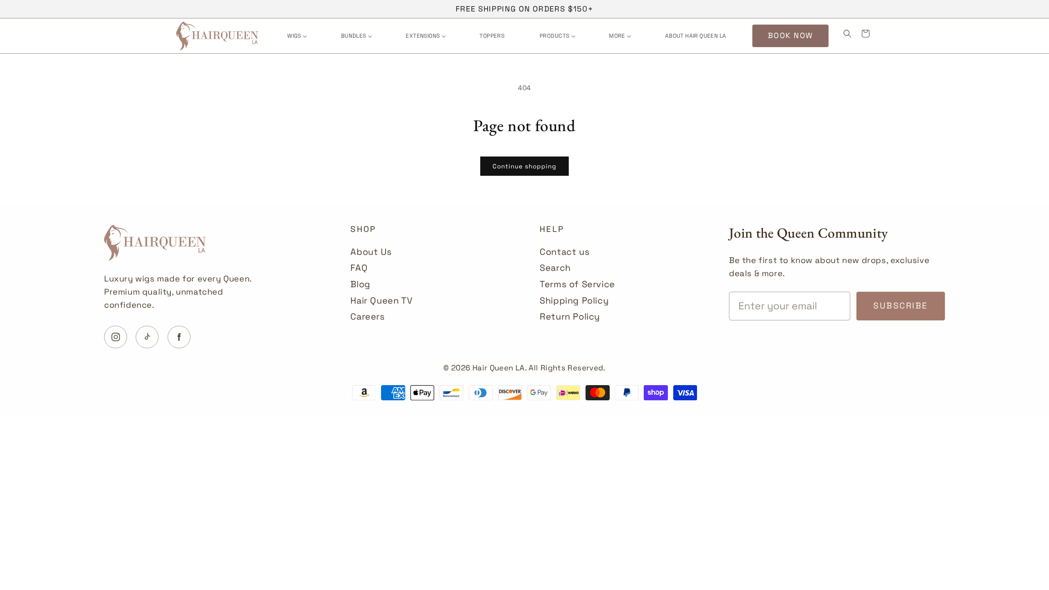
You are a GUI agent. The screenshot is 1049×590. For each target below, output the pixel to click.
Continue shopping (524, 166)
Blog (360, 284)
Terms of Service (577, 284)
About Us (370, 251)
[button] (296, 36)
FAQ (359, 267)
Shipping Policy (574, 300)
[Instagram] (115, 337)
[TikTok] (147, 337)
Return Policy (570, 316)
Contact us (564, 251)
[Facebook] (179, 337)
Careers (367, 316)
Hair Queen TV (381, 300)
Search (555, 267)
